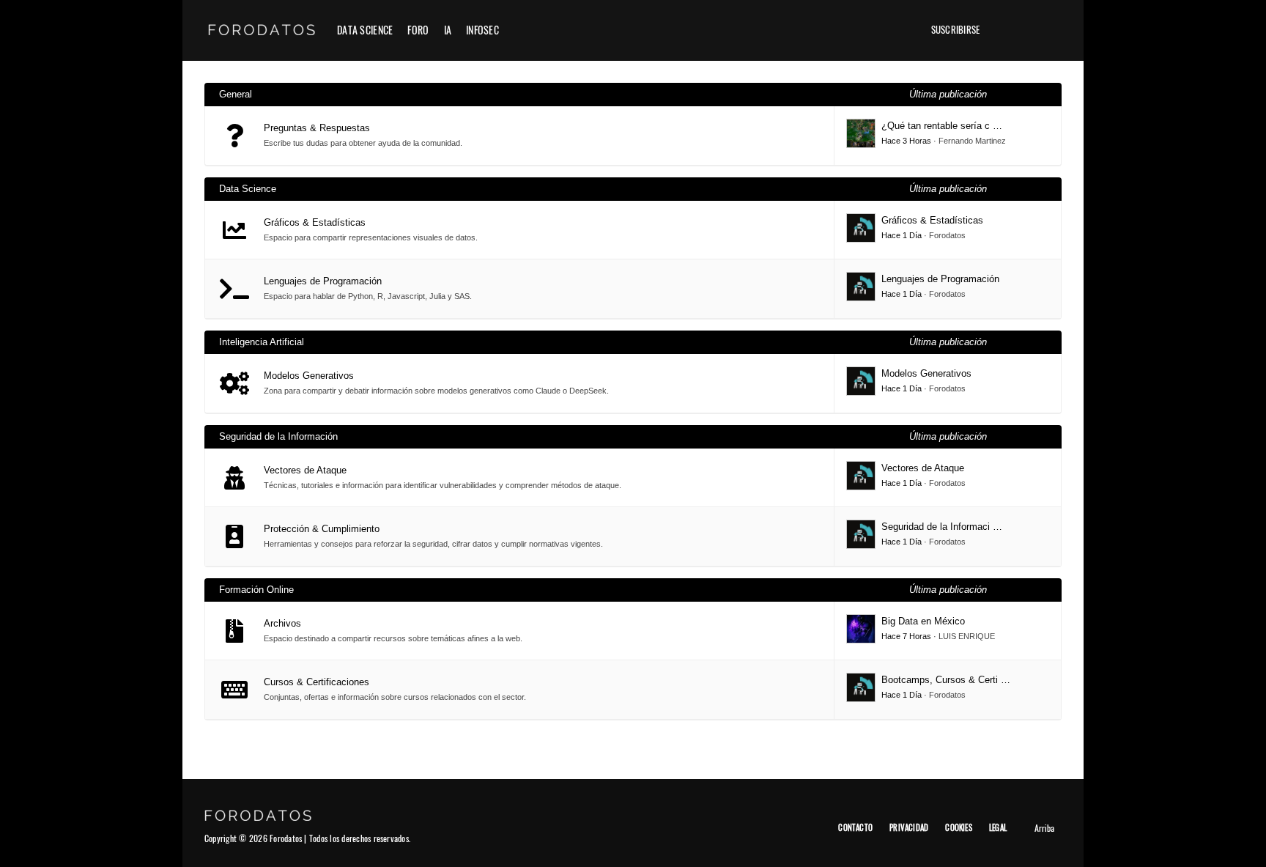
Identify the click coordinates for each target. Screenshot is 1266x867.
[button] (1002, 29)
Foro (418, 29)
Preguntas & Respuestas (317, 127)
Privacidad (908, 827)
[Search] (1051, 29)
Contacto (855, 827)
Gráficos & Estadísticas (315, 222)
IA (448, 29)
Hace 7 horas (906, 636)
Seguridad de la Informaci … (941, 526)
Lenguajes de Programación (323, 281)
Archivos (282, 623)
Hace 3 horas (906, 140)
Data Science (365, 29)
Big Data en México (923, 621)
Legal (998, 827)
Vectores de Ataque (305, 470)
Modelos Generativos (309, 375)
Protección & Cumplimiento (322, 528)
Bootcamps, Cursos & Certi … (945, 679)
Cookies (958, 827)
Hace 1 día (901, 235)
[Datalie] (896, 29)
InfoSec (482, 29)
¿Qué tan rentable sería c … (941, 125)
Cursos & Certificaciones (316, 681)
